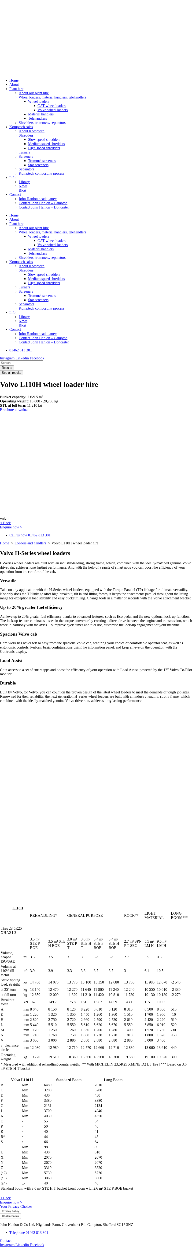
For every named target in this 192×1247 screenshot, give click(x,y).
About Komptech (31, 131)
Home (13, 80)
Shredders (26, 135)
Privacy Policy (10, 1211)
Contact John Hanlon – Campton (43, 203)
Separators (26, 169)
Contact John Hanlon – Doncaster (44, 207)
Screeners (26, 156)
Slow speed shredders (44, 140)
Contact (15, 195)
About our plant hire (34, 93)
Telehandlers (37, 118)
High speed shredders (44, 148)
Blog (22, 190)
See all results (11, 372)
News (23, 186)
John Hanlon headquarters (38, 199)
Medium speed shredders (46, 144)
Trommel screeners (42, 161)
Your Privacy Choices (16, 1206)
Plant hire (16, 89)
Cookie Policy (10, 1216)
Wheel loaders (38, 101)
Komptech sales (21, 127)
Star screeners (38, 165)
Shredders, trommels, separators (42, 123)
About (14, 85)
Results (7, 368)
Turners (24, 152)
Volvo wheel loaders (52, 110)
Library (24, 182)
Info (12, 178)
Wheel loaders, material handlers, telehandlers (52, 97)
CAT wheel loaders (51, 106)
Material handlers (41, 114)
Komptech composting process (41, 173)
